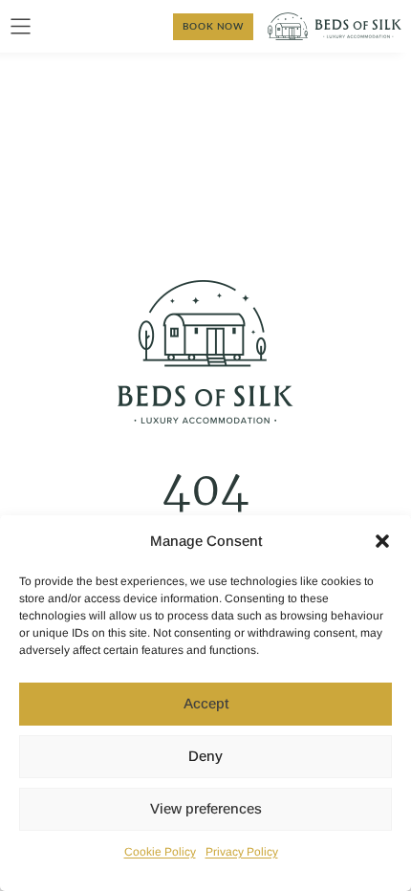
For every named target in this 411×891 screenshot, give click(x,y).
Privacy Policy (242, 851)
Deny (205, 756)
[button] (382, 541)
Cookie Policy (160, 851)
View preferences (206, 808)
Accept (206, 703)
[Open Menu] (21, 26)
